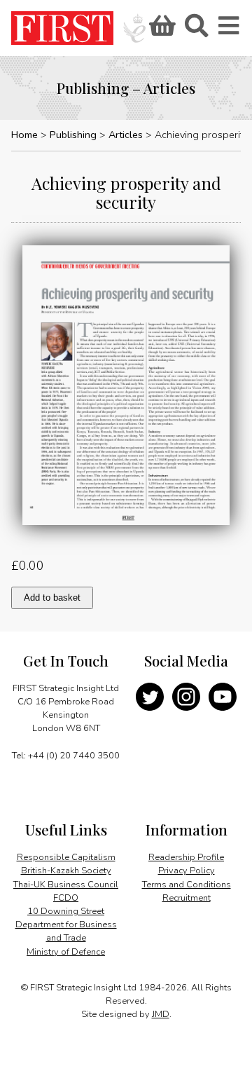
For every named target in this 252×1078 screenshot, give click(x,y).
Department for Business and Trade (66, 931)
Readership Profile (186, 857)
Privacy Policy (186, 870)
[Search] (196, 30)
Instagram (186, 697)
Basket (160, 30)
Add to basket (52, 597)
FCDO (65, 898)
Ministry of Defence (66, 952)
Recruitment (186, 898)
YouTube (223, 697)
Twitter (150, 697)
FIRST (62, 28)
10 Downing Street (65, 911)
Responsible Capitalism (66, 857)
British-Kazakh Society (66, 870)
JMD (160, 1014)
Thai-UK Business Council (65, 884)
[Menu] (229, 30)
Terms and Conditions (186, 884)
